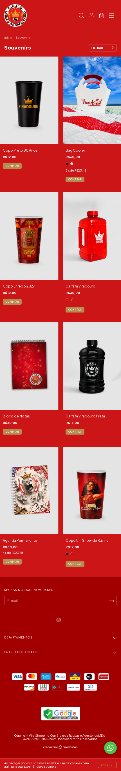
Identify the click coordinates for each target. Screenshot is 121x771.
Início (8, 37)
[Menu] (112, 16)
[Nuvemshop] (60, 748)
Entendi (107, 764)
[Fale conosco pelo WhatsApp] (110, 747)
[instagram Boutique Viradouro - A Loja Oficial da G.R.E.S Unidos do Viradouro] (58, 620)
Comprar (75, 179)
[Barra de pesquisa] (81, 16)
